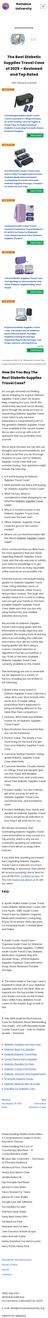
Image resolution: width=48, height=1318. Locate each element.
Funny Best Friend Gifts (15, 1216)
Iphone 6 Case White (14, 1187)
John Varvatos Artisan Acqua (19, 1231)
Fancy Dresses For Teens (16, 1192)
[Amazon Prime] (40, 346)
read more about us (23, 879)
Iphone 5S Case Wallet (15, 1197)
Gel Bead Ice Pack (12, 1221)
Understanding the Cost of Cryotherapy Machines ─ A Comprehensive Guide (17, 1150)
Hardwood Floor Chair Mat (17, 1167)
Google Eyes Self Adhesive (17, 1202)
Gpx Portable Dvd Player (16, 1182)
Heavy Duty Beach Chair (16, 1172)
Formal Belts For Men (14, 1207)
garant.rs (20, 1315)
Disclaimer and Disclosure (17, 1259)
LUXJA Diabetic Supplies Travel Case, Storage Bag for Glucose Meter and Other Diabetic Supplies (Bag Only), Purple (23, 283)
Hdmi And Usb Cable (13, 1236)
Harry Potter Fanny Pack (15, 1246)
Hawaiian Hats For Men (15, 1226)
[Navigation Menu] (43, 6)
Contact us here (30, 876)
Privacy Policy (9, 1264)
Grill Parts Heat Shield (14, 1211)
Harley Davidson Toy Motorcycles (21, 1241)
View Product (36, 135)
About (5, 1269)
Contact (7, 1274)
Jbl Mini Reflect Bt (12, 1177)
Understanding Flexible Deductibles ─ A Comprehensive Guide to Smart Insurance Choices (23, 1138)
